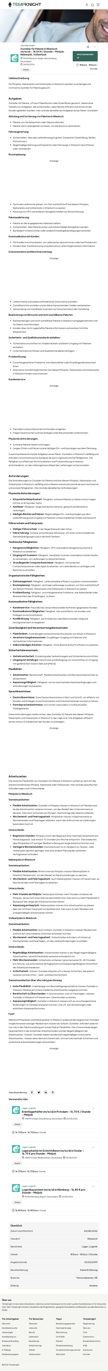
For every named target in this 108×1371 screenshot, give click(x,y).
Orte (85, 1332)
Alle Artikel (60, 1354)
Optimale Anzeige (63, 1328)
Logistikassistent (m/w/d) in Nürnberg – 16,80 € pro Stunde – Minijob (53, 1191)
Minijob (26, 70)
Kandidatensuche (9, 1328)
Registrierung (89, 1323)
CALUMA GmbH (27, 45)
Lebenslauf (33, 1336)
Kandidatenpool (9, 1336)
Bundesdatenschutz (91, 1341)
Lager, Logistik (29, 1108)
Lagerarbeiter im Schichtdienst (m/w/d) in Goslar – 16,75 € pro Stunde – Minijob (53, 1152)
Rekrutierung (61, 1332)
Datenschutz (88, 1336)
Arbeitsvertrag (35, 1345)
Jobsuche (33, 1328)
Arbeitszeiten (34, 1354)
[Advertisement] (54, 181)
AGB (85, 1345)
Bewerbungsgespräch (65, 1323)
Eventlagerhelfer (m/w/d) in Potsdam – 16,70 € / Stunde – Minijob (56, 1113)
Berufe (32, 1332)
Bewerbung (34, 1341)
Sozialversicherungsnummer (68, 1350)
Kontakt (86, 1354)
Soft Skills (60, 1336)
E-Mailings (6, 1350)
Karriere (59, 1341)
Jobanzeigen (7, 1332)
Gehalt (32, 1350)
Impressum (88, 1350)
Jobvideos (6, 1345)
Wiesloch (92, 1238)
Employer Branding (10, 1341)
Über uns (86, 1328)
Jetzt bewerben (85, 54)
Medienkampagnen (10, 1354)
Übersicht (6, 1323)
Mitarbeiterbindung (64, 1345)
